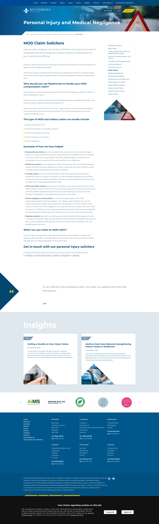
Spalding (76, 255)
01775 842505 (115, 459)
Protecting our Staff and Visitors (59, 480)
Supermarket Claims (116, 88)
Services (44, 2)
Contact (96, 2)
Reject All (127, 512)
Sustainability (108, 2)
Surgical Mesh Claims (116, 91)
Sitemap (103, 478)
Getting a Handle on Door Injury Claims (47, 344)
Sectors (53, 2)
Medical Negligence (115, 73)
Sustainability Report (92, 480)
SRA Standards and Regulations (34, 478)
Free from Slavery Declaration (89, 478)
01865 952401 (58, 436)
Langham (56, 255)
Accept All (110, 512)
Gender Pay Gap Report (40, 480)
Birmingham (47, 255)
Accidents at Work (115, 45)
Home (36, 2)
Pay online (108, 10)
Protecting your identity (125, 2)
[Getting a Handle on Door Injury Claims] (36, 378)
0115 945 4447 (87, 459)
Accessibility (60, 478)
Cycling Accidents (114, 64)
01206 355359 (58, 461)
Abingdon (29, 255)
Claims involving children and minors (119, 57)
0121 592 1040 (114, 431)
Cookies (67, 478)
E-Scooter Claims (114, 67)
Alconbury (37, 255)
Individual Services (37, 34)
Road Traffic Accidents (116, 85)
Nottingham (65, 255)
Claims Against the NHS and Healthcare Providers (119, 52)
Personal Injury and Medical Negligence (59, 34)
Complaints (75, 478)
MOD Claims (79, 34)
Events (78, 2)
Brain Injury (112, 48)
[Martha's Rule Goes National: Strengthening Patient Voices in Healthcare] (94, 375)
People (62, 2)
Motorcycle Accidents (116, 76)
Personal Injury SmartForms (118, 79)
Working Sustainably (77, 480)
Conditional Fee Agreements (119, 61)
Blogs (70, 2)
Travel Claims (113, 94)
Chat (119, 10)
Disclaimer (27, 480)
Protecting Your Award (116, 82)
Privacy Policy (50, 478)
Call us (129, 10)
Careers (87, 2)
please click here (76, 515)
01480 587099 (87, 436)
